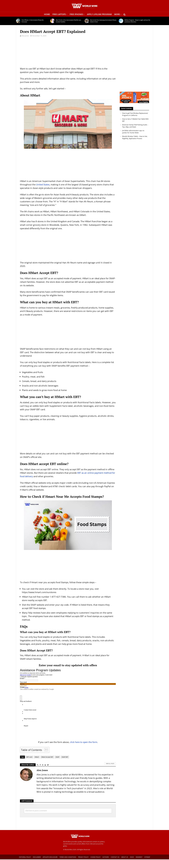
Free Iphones (76, 14)
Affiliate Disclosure (50, 857)
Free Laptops (59, 14)
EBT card (29, 757)
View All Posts (110, 763)
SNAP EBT (65, 757)
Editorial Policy (25, 857)
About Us (124, 857)
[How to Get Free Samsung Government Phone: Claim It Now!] (86, 21)
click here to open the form (83, 742)
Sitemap (147, 857)
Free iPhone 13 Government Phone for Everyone (33, 21)
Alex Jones (25, 36)
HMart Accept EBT (47, 757)
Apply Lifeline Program (99, 14)
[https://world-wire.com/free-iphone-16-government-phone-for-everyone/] (134, 97)
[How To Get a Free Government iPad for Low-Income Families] (52, 21)
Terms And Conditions (67, 857)
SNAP (57, 757)
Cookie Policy (95, 857)
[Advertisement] (68, 53)
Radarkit (139, 857)
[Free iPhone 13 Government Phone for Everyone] (18, 21)
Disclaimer (37, 857)
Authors (105, 857)
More (117, 14)
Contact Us (115, 857)
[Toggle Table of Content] (45, 749)
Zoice (132, 857)
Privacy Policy (83, 857)
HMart (37, 757)
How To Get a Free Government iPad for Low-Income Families (68, 21)
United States (42, 184)
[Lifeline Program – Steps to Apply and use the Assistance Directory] (121, 21)
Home (47, 14)
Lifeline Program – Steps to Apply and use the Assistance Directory (137, 21)
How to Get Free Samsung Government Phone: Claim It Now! (103, 21)
